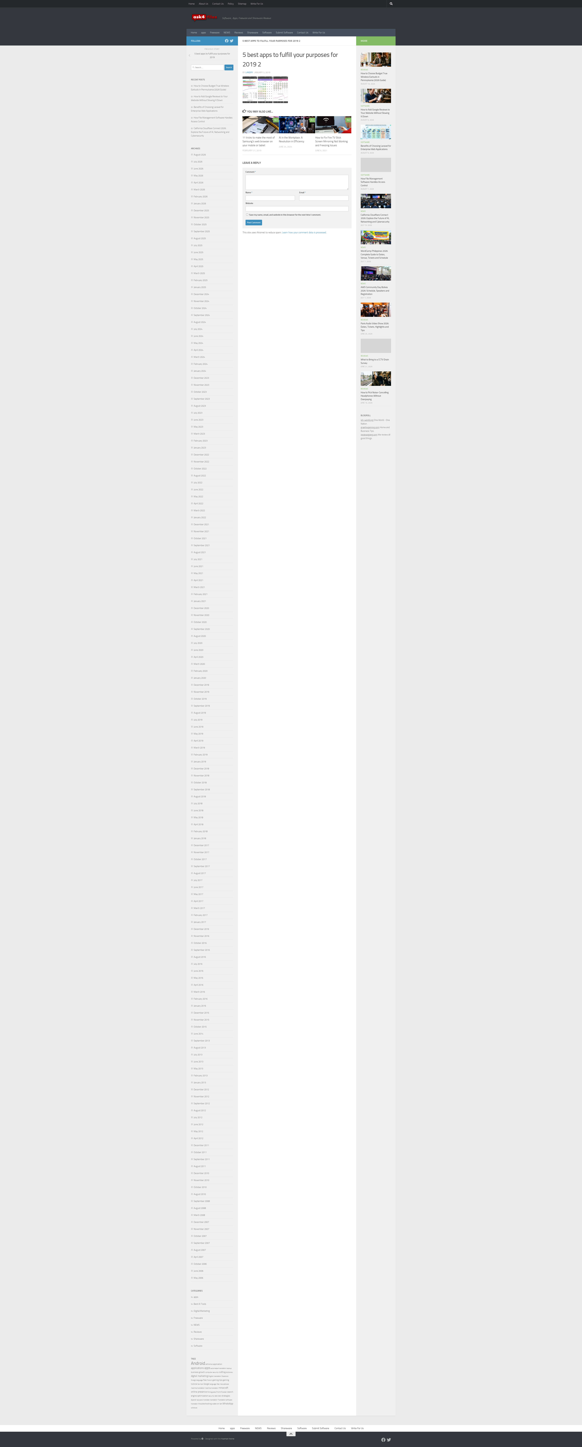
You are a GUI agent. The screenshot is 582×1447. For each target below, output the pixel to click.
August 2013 (200, 1047)
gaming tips (217, 1380)
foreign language (197, 1380)
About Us (203, 3)
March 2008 (199, 1215)
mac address (224, 1384)
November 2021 (201, 531)
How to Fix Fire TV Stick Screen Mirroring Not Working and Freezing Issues (331, 141)
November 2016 (201, 936)
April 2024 (198, 350)
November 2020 (201, 615)
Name (249, 192)
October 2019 (200, 698)
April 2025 (198, 266)
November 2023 (201, 385)
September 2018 (202, 789)
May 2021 (198, 573)
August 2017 (200, 873)
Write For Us (257, 3)
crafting (222, 1372)
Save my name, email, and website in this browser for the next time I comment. (285, 215)
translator (194, 1404)
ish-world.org (367, 420)
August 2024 (200, 322)
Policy (231, 3)
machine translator (211, 1388)
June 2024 (198, 336)
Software (267, 32)
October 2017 (200, 859)
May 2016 (198, 978)
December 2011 (201, 1145)
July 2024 (198, 329)
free (205, 1380)
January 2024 (200, 371)
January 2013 (200, 1082)
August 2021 (200, 552)
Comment (251, 172)
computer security (211, 1372)
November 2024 (201, 301)
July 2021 (198, 559)
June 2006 (198, 1271)
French (209, 1380)
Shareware (252, 32)
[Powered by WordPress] (202, 1439)
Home (192, 3)
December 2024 (201, 294)
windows (194, 1408)
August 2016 (200, 957)
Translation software (225, 1400)
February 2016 (200, 998)
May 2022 (198, 496)
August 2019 (200, 712)
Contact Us (218, 3)
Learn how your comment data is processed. (304, 232)
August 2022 (200, 475)
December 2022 (201, 454)
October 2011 (200, 1152)
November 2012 (201, 1096)
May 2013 (198, 1068)
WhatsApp (227, 1403)
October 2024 (200, 308)
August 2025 (200, 238)
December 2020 (201, 608)
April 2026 (198, 182)
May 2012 (198, 1131)
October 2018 (200, 782)
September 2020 (202, 629)
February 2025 (200, 280)
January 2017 (200, 922)
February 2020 (200, 671)
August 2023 (200, 405)
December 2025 (201, 210)
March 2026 (199, 189)
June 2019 (198, 726)
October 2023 (200, 392)
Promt (218, 1392)
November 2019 (201, 692)
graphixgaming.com (370, 427)
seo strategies (224, 1396)
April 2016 (198, 985)
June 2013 (198, 1061)
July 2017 (198, 880)
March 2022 (199, 510)
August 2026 (200, 154)
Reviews (238, 32)
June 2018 (198, 810)
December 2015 (201, 1012)
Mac (218, 1384)
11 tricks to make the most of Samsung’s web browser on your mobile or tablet (258, 141)
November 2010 (201, 1180)
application (217, 1364)
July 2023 (198, 412)
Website (249, 203)
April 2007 (198, 1257)
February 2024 (200, 364)
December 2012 (201, 1089)
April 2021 (198, 580)
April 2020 (198, 657)
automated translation (218, 1368)
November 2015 (201, 1019)
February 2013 (200, 1075)
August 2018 (200, 796)
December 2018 (201, 768)
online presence (199, 1391)
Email (302, 192)
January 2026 (200, 203)
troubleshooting (205, 1404)
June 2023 (198, 419)
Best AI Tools (200, 1304)
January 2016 (200, 1005)
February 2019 (200, 754)
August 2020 (200, 636)
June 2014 (198, 1033)
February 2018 (200, 831)
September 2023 (202, 399)
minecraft (223, 1387)
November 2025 (201, 217)
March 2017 (199, 908)
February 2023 (200, 440)
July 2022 (198, 482)
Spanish (193, 1400)
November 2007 (201, 1229)
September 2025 (202, 231)
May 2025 (198, 259)
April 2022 (198, 503)
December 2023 (201, 378)
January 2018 (200, 838)
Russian (224, 1392)
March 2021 (199, 587)
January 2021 (200, 601)
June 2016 (198, 971)
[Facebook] (227, 41)
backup (229, 1368)
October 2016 (200, 943)
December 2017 (201, 845)
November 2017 (201, 852)
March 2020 (199, 664)
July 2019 (198, 719)
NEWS (227, 32)
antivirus (209, 1364)
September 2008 (202, 1201)
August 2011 (200, 1166)
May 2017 (198, 894)
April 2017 (198, 901)
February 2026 (200, 196)
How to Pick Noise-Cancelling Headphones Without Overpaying (375, 396)
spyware (200, 1400)
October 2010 (200, 1187)
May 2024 (198, 343)
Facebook (225, 1376)
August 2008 (200, 1208)
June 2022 (198, 489)
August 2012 (200, 1110)
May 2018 (198, 817)
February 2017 (200, 915)
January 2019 (200, 761)
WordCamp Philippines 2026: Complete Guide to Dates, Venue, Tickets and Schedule (374, 254)
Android (198, 1363)
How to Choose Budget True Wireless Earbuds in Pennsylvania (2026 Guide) (374, 77)
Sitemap (242, 3)
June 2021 (198, 566)
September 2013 (202, 1040)
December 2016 (201, 929)
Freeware (214, 32)
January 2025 (200, 287)
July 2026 (198, 161)
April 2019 (198, 740)
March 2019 (199, 747)
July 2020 (198, 643)
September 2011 (202, 1159)
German (200, 1384)
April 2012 (198, 1138)
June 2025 (198, 252)
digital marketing (199, 1376)
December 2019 (201, 685)
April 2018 (198, 824)
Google (206, 1384)
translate (206, 1400)
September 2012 (202, 1103)
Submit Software (284, 32)
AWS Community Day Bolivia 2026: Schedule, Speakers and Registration (375, 290)
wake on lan (217, 1404)
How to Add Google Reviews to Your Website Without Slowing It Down (375, 113)
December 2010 (201, 1173)
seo (216, 1396)
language (213, 1384)
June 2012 (198, 1124)
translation (213, 1400)
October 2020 (200, 622)
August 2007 (200, 1250)
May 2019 (198, 733)
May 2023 (198, 426)
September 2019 (202, 705)
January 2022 (200, 517)
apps (203, 32)
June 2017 (198, 887)
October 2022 (200, 468)
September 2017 (202, 866)
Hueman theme (227, 1439)
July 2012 (198, 1117)
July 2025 (198, 245)
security (211, 1396)
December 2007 (201, 1222)
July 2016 (198, 964)
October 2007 (200, 1236)
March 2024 (199, 357)
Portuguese (211, 1392)
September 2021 (202, 545)
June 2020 (198, 650)
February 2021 (200, 594)
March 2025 (199, 273)
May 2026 (198, 175)
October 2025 (200, 224)
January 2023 (200, 447)
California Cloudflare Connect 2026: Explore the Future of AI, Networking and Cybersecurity (210, 132)
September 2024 (202, 315)
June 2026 (198, 168)
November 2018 (201, 775)
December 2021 (201, 524)
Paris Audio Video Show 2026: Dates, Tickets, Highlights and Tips (375, 327)
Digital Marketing (202, 1311)
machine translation (198, 1388)
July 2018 (198, 803)
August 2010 (200, 1194)
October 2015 (200, 1026)
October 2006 (200, 1264)
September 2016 (202, 950)
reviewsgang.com (369, 434)
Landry (249, 72)
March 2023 (199, 433)
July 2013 (198, 1054)
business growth (198, 1372)
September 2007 (202, 1243)
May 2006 (198, 1278)
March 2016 (199, 991)
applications (197, 1368)
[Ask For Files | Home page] (205, 18)
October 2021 (200, 538)
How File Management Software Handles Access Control (373, 182)
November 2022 (201, 461)
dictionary (229, 1372)
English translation (214, 1376)
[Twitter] (231, 41)
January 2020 (200, 678)
